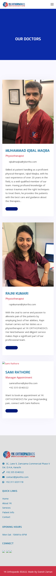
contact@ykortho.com (17, 477)
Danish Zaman (45, 571)
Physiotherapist (14, 155)
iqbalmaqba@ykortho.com (23, 161)
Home (5, 498)
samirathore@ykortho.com (23, 383)
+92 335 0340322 (15, 472)
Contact (6, 517)
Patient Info (8, 512)
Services (6, 507)
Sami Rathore (17, 372)
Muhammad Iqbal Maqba (27, 150)
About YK (7, 503)
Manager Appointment (18, 377)
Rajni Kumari (16, 293)
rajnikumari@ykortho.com (22, 304)
